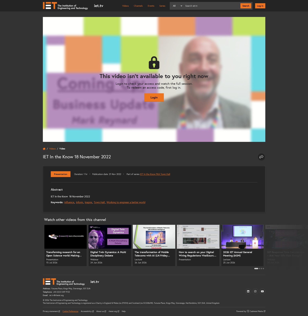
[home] (44, 149)
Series (162, 6)
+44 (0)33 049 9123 (61, 292)
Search (245, 5)
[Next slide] (268, 247)
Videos (125, 6)
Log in (260, 5)
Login (154, 97)
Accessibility (86, 311)
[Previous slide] (39, 247)
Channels (138, 6)
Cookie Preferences (70, 311)
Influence (69, 202)
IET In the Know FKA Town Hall (155, 174)
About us (100, 311)
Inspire (88, 202)
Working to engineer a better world (126, 202)
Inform (79, 202)
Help (124, 311)
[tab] (256, 268)
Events (151, 6)
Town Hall (99, 202)
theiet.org (113, 311)
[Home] (73, 6)
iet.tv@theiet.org (56, 295)
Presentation (60, 174)
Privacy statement (50, 311)
